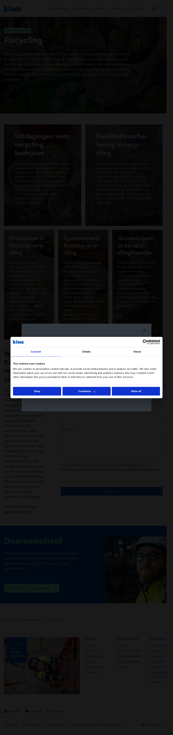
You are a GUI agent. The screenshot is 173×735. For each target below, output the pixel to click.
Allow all (136, 391)
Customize (84, 391)
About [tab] (137, 351)
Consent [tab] (36, 351)
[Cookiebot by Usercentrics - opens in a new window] (145, 341)
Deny (37, 391)
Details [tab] (86, 351)
